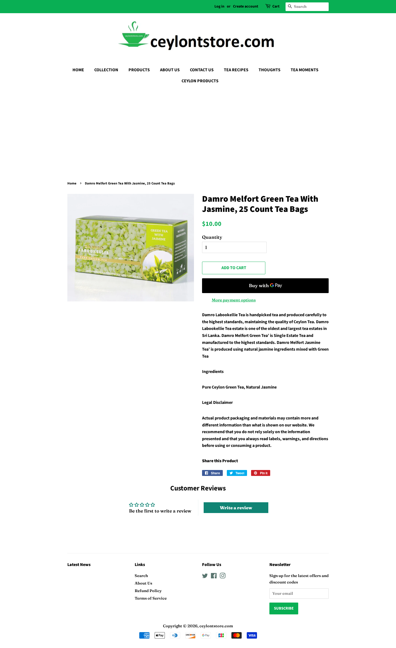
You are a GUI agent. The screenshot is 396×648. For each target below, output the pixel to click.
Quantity (212, 237)
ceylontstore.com (216, 626)
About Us (143, 583)
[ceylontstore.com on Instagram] (222, 576)
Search (141, 575)
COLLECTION (106, 70)
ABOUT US (170, 70)
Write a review (236, 507)
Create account (245, 6)
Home (72, 183)
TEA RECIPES (236, 70)
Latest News (79, 565)
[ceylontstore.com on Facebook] (214, 576)
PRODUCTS (139, 70)
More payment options (234, 299)
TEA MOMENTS (304, 70)
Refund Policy (148, 590)
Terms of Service (151, 598)
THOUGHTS (269, 70)
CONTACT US (202, 70)
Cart (275, 6)
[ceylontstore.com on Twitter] (205, 576)
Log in (219, 6)
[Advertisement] (198, 128)
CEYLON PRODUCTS (200, 81)
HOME (78, 70)
